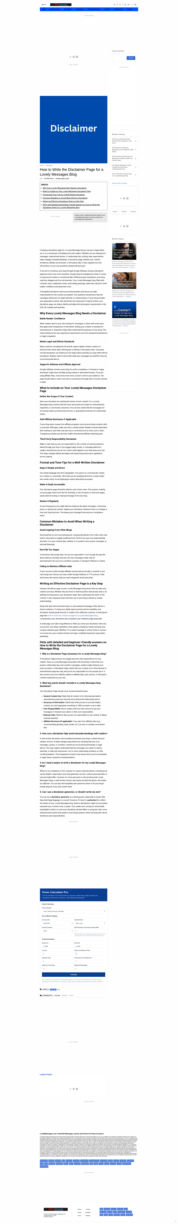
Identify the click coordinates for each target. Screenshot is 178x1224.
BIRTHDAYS (67, 9)
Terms (79, 1215)
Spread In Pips (46, 957)
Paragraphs (85, 1163)
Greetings (120, 1209)
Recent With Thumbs (119, 183)
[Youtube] (125, 4)
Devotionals (103, 1161)
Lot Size (44, 950)
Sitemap (88, 1215)
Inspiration (130, 1161)
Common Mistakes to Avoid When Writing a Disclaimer (65, 198)
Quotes (119, 1163)
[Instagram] (120, 4)
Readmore (132, 267)
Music (71, 1163)
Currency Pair (46, 920)
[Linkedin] (114, 4)
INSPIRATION (118, 9)
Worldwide (129, 1214)
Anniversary (43, 1161)
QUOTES (107, 9)
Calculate (73, 974)
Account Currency (47, 927)
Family (110, 1161)
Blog (63, 1161)
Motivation (59, 1163)
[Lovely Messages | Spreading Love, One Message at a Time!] (60, 5)
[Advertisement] (89, 30)
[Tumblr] (117, 4)
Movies (66, 1163)
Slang (106, 1214)
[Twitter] (128, 4)
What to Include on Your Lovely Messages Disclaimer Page (67, 191)
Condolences (84, 1161)
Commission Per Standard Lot (83, 957)
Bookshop (69, 1161)
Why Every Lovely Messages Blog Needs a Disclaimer (65, 188)
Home (41, 165)
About (79, 1209)
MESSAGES (79, 9)
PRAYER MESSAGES (94, 9)
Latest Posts (46, 1074)
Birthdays (58, 1161)
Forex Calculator (46, 908)
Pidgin (96, 1163)
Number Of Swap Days (80, 965)
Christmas (76, 1161)
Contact (88, 1209)
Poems (101, 1163)
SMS (101, 1214)
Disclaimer (88, 1212)
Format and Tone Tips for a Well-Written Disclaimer (64, 195)
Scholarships (44, 1166)
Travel (111, 1214)
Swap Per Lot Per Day (48, 965)
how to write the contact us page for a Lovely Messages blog (73, 615)
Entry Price (45, 943)
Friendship (123, 1161)
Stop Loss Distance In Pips (82, 950)
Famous (116, 1161)
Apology (51, 1161)
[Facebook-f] (122, 4)
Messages (49, 165)
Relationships (127, 1163)
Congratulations (94, 1161)
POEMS (129, 9)
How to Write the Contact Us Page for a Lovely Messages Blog (123, 313)
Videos (123, 1214)
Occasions (77, 1163)
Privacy (79, 1212)
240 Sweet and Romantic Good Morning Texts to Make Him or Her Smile (124, 283)
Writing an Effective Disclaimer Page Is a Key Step (63, 201)
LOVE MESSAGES (54, 9)
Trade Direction (78, 920)
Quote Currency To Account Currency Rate (86, 927)
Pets (91, 1163)
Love (46, 1163)
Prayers (106, 1163)
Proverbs (113, 1163)
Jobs (41, 1163)
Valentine (117, 1214)
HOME (44, 9)
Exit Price (77, 943)
